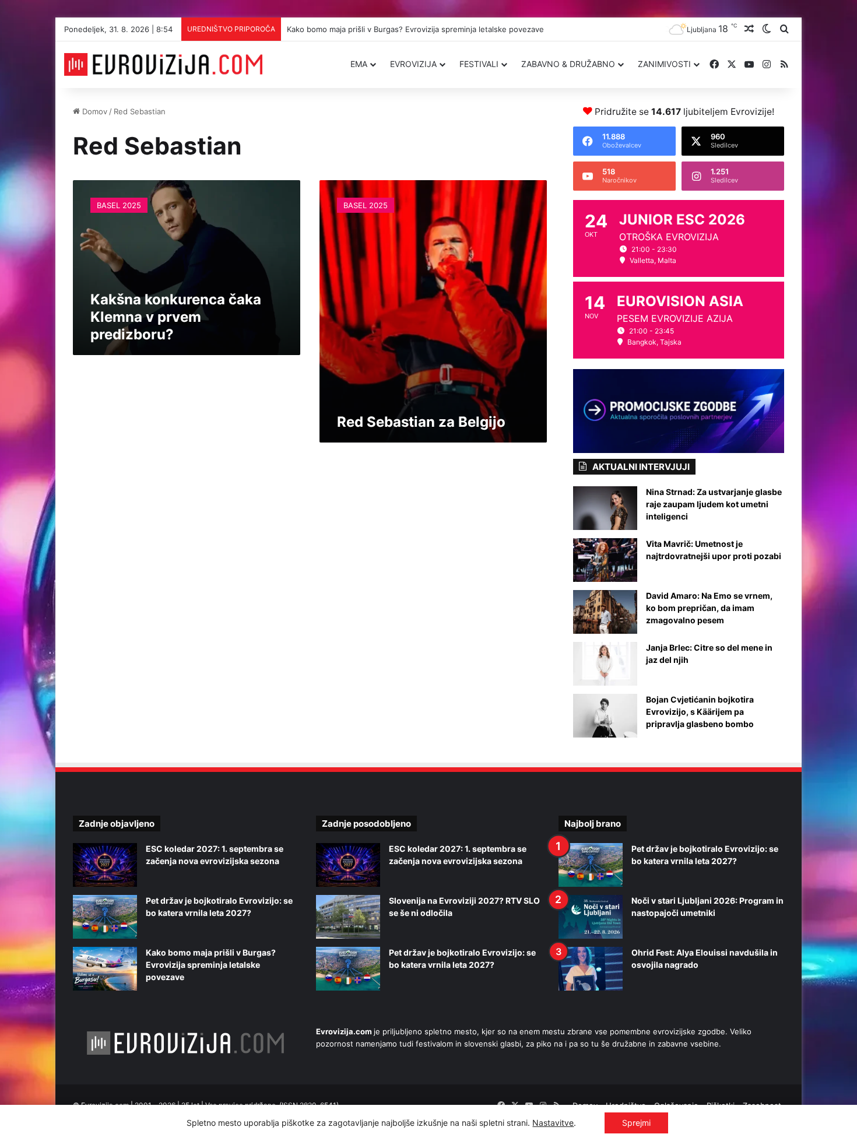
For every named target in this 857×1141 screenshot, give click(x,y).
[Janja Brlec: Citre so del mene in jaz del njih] (605, 664)
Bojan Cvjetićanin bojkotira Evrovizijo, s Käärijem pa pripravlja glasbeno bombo (700, 711)
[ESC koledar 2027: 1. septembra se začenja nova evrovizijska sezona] (105, 865)
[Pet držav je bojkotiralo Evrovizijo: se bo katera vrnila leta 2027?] (105, 917)
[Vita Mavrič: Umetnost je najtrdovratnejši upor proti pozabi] (605, 560)
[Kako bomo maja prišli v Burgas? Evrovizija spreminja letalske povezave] (105, 969)
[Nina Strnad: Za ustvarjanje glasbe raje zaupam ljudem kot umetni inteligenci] (605, 508)
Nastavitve (553, 1123)
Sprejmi (636, 1123)
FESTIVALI (478, 64)
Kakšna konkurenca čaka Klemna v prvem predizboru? (175, 317)
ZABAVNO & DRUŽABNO (568, 64)
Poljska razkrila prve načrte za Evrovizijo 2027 (369, 29)
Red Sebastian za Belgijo (421, 421)
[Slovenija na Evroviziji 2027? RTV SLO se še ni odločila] (348, 917)
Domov (93, 111)
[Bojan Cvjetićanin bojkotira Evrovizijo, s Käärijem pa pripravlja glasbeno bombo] (605, 716)
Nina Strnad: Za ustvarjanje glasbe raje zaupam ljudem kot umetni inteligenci (714, 504)
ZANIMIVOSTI (664, 64)
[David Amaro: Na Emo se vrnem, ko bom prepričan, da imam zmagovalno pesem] (605, 612)
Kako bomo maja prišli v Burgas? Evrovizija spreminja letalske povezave (211, 964)
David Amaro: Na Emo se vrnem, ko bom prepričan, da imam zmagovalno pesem (709, 608)
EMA (358, 64)
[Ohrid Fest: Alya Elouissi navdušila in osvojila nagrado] (591, 969)
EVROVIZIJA (413, 64)
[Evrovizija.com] (163, 64)
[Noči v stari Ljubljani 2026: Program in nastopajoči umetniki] (591, 917)
